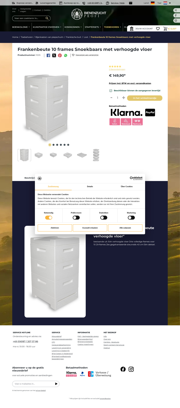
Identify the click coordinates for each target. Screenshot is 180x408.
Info (105, 336)
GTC (53, 342)
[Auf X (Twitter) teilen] (54, 55)
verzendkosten (105, 398)
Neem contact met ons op (114, 345)
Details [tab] (90, 186)
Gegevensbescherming (61, 345)
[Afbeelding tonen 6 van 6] (68, 145)
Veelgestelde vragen (25, 10)
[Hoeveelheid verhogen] (123, 97)
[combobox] (31, 18)
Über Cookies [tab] (127, 186)
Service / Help (118, 3)
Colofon (47, 10)
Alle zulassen (125, 228)
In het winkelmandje (144, 98)
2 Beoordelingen (117, 69)
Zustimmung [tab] (53, 186)
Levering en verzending (61, 348)
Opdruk (107, 348)
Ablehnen (55, 228)
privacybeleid (41, 390)
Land (146, 3)
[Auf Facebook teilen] (48, 55)
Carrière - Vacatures (111, 342)
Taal (159, 3)
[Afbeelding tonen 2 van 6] (53, 145)
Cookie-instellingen (85, 344)
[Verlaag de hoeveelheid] (111, 97)
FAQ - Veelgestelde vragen (88, 336)
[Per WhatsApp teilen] (66, 55)
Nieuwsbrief (56, 336)
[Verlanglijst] (158, 29)
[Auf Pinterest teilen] (60, 55)
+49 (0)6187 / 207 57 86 (25, 341)
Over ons (14, 10)
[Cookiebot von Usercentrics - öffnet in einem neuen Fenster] (131, 178)
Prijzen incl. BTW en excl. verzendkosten (130, 83)
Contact (37, 10)
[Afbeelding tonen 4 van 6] (61, 145)
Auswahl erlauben (90, 228)
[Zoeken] (47, 18)
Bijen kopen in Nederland (62, 354)
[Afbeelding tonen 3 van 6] (57, 145)
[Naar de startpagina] (89, 14)
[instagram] (131, 369)
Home (15, 37)
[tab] (30, 178)
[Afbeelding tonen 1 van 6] (50, 145)
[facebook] (123, 369)
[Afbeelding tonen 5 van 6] (65, 145)
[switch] (76, 218)
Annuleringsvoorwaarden (62, 339)
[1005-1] (47, 106)
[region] (59, 113)
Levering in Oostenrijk (61, 351)
